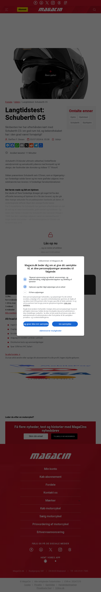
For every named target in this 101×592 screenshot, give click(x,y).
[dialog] (50, 296)
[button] (50, 292)
